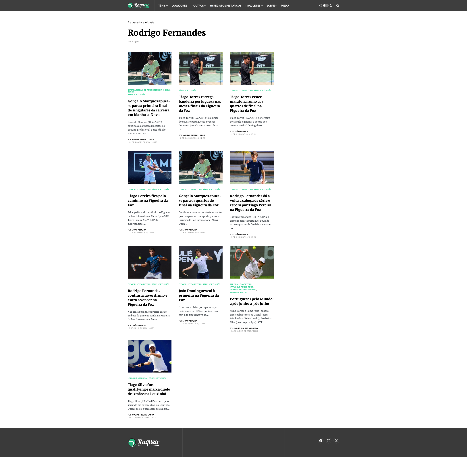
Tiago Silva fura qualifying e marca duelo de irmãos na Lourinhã (149, 389)
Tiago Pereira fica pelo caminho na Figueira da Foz (148, 201)
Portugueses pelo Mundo (243, 290)
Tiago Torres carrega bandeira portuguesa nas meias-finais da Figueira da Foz (200, 103)
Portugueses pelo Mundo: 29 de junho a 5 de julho (251, 301)
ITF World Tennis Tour (241, 90)
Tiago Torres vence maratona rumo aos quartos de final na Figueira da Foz (246, 103)
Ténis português (136, 94)
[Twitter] (336, 440)
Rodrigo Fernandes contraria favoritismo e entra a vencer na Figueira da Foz (147, 297)
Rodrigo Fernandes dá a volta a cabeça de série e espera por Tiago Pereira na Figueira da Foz (250, 203)
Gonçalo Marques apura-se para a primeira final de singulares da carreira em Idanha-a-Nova (149, 108)
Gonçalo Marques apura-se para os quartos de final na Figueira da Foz (200, 201)
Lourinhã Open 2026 (138, 378)
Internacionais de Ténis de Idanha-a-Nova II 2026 (149, 91)
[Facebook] (321, 440)
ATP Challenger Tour (241, 284)
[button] (325, 5)
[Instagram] (328, 440)
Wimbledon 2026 (238, 292)
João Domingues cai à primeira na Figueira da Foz (199, 295)
